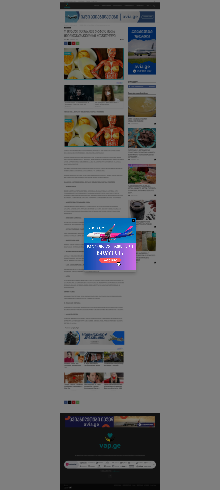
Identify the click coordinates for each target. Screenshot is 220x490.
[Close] (133, 220)
